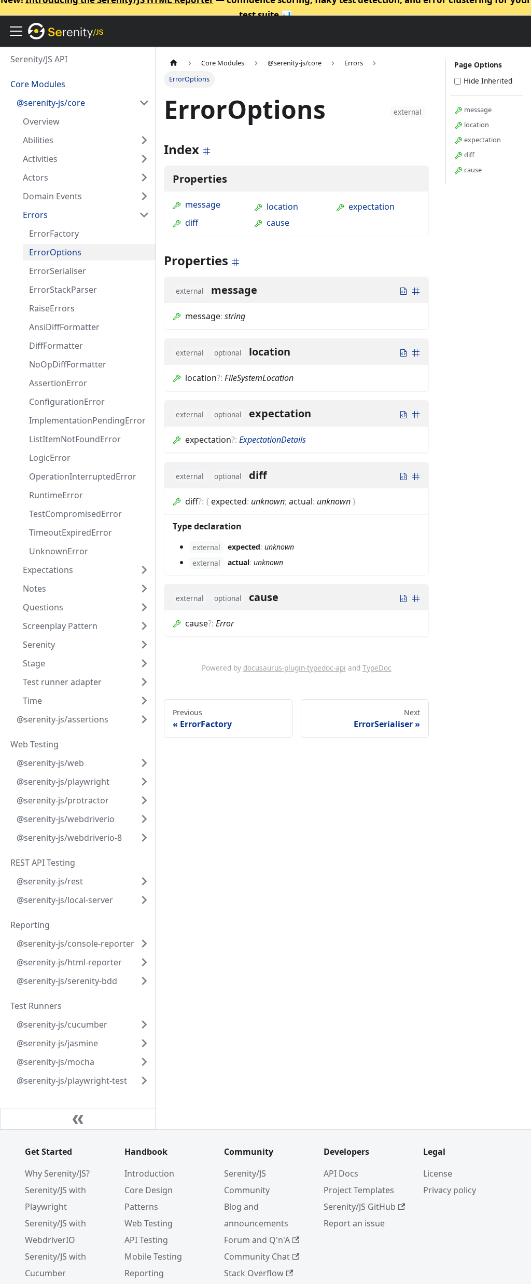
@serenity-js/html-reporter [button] (69, 962)
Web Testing (148, 1223)
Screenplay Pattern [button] (60, 626)
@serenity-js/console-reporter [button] (75, 943)
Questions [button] (43, 607)
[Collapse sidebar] (78, 1119)
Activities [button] (40, 159)
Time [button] (32, 700)
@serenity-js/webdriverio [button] (66, 819)
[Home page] (174, 63)
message (202, 204)
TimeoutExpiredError (70, 532)
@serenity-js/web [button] (50, 763)
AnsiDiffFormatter (64, 327)
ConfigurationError (67, 401)
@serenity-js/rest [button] (50, 881)
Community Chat (257, 1256)
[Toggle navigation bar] (16, 31)
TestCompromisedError (75, 514)
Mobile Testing (153, 1256)
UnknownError (58, 551)
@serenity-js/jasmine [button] (57, 1043)
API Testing (146, 1240)
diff (191, 222)
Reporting (144, 1273)
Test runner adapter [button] (62, 682)
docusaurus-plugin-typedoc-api (294, 668)
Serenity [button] (39, 644)
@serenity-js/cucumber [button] (62, 1024)
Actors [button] (35, 177)
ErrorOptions (55, 252)
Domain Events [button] (52, 196)
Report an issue (354, 1223)
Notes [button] (34, 588)
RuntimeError (56, 495)
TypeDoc (377, 668)
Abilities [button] (38, 140)
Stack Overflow (254, 1273)
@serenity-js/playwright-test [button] (72, 1080)
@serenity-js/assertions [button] (62, 719)
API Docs (341, 1173)
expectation (371, 206)
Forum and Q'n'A (257, 1240)
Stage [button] (34, 663)
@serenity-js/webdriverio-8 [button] (69, 837)
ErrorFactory (54, 233)
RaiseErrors (52, 308)
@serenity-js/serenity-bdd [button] (67, 981)
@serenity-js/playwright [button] (63, 781)
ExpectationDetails (272, 439)
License (437, 1173)
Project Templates (359, 1190)
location (282, 206)
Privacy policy (449, 1190)
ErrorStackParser (63, 289)
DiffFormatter (56, 345)
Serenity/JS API (38, 59)
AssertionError (58, 383)
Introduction (149, 1173)
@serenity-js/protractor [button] (63, 800)
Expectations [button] (48, 570)
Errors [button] (35, 215)
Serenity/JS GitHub (360, 1206)
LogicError (50, 457)
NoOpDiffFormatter (67, 364)
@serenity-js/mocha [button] (55, 1062)
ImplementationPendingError (87, 420)
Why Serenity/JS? (57, 1173)
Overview (41, 121)
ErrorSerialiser (57, 271)
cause (278, 222)
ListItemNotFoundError (75, 439)
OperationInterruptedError (82, 476)
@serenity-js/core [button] (51, 102)
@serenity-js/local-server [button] (65, 900)
